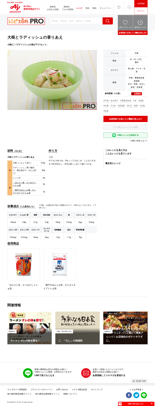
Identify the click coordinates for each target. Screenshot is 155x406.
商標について (69, 394)
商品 (87, 8)
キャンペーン (105, 8)
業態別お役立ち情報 (53, 8)
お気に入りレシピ (125, 27)
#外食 (106, 106)
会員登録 (141, 3)
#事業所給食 (125, 100)
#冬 (134, 100)
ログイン (141, 11)
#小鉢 (113, 106)
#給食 (106, 111)
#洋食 (142, 106)
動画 (94, 8)
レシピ (79, 8)
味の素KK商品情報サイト (18, 394)
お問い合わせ (119, 7)
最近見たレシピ (140, 27)
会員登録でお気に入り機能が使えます (133, 33)
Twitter (136, 395)
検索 (108, 20)
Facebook (129, 395)
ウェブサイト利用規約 (17, 389)
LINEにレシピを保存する (128, 135)
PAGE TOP (141, 381)
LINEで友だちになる (44, 375)
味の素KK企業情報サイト (46, 394)
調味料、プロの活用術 (67, 8)
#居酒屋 (121, 106)
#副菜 (141, 100)
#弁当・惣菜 (132, 106)
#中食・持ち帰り (110, 100)
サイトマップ (97, 389)
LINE (144, 395)
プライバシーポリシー (40, 389)
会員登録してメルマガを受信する (109, 375)
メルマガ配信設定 (79, 389)
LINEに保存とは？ (138, 141)
